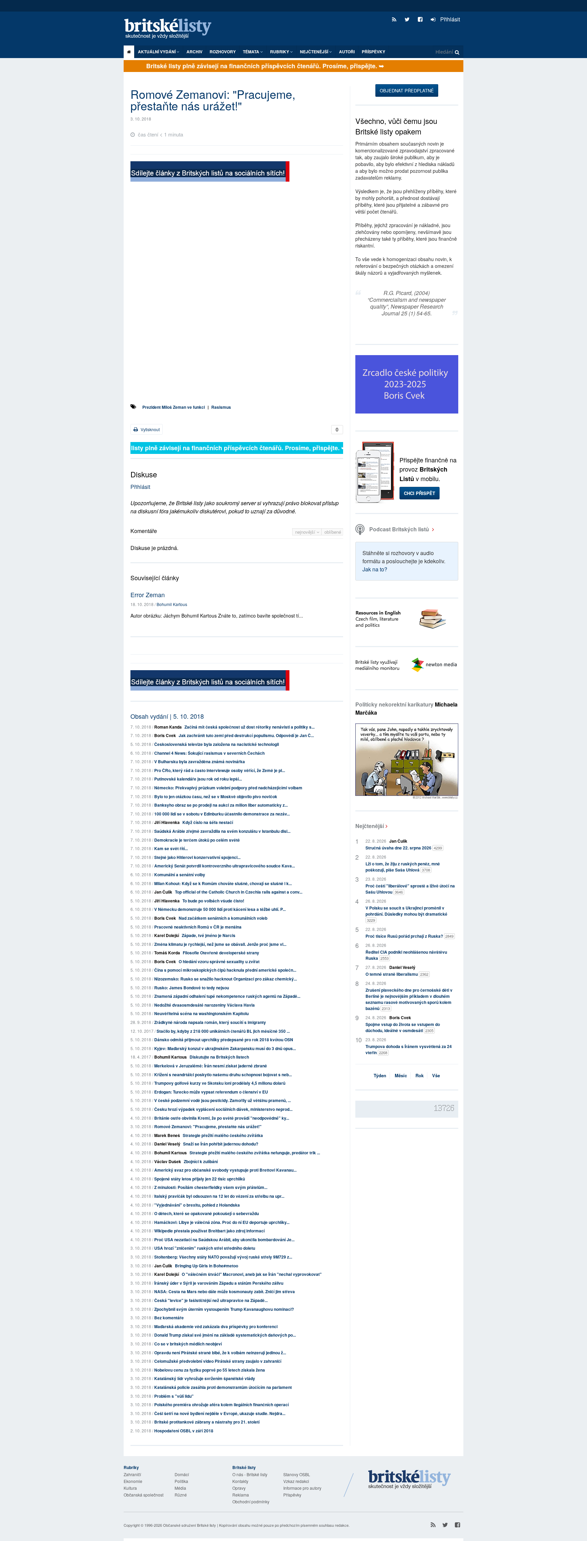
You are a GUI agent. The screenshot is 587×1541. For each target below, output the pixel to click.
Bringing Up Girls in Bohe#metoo (206, 1266)
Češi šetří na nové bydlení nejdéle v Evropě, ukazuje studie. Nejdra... (219, 1413)
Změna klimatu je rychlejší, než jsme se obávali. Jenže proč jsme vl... (220, 944)
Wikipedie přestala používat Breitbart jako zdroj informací (209, 1231)
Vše (436, 1075)
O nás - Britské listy (249, 1474)
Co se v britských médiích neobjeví (188, 1344)
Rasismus (221, 407)
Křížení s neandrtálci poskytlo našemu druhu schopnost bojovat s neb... (223, 1074)
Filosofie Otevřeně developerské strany (221, 953)
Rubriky (280, 52)
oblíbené (332, 532)
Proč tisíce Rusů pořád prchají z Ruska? (409, 936)
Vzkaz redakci (296, 1481)
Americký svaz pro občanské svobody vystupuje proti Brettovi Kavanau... (225, 1170)
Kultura (130, 1488)
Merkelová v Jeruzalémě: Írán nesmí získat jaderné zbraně (210, 1066)
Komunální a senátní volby (179, 875)
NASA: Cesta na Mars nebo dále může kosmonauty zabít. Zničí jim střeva (224, 1291)
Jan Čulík (163, 892)
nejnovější (306, 532)
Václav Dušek (167, 1161)
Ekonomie (133, 1481)
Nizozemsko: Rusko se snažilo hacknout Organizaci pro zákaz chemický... (225, 979)
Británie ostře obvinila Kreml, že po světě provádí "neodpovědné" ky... (221, 1118)
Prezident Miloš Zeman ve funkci (173, 407)
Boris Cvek (165, 735)
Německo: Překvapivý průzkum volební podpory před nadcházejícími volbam (228, 788)
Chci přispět (419, 493)
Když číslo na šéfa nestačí (207, 822)
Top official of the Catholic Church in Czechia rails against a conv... (238, 892)
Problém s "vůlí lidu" (174, 1396)
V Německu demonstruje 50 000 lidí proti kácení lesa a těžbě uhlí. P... (220, 909)
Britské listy (171, 29)
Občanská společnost (143, 1495)
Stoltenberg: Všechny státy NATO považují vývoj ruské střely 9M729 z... (223, 1257)
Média (180, 1488)
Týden (380, 1075)
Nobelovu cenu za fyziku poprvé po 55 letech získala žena (209, 1370)
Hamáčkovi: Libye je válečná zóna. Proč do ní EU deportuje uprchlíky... (221, 1222)
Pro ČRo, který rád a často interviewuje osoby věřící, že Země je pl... (219, 770)
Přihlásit (449, 19)
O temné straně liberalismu (397, 974)
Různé (181, 1495)
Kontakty (240, 1481)
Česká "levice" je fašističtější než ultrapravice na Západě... (211, 1300)
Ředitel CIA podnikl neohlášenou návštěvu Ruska (406, 955)
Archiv (194, 52)
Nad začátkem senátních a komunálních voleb (223, 918)
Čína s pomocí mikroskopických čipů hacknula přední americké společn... (225, 970)
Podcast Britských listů (399, 529)
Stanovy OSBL (296, 1474)
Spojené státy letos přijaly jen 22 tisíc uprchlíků (199, 1179)
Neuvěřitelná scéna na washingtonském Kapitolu (201, 1013)
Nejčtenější (369, 826)
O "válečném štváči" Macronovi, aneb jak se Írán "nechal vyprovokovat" (252, 1274)
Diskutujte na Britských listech (219, 1057)
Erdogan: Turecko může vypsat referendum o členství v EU (211, 1092)
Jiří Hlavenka (167, 822)
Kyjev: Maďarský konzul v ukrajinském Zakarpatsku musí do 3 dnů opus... (225, 1048)
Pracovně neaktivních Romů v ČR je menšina (198, 927)
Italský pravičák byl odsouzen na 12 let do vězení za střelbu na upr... (219, 1196)
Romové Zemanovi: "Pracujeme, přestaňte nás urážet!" (208, 1126)
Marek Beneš (167, 1135)
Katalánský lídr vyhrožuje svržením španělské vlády (204, 1378)
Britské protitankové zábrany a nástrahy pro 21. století (207, 1422)
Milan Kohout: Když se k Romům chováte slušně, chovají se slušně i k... (223, 883)
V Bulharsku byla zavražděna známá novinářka (199, 761)
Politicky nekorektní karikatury (406, 708)
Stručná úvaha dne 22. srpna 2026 (404, 848)
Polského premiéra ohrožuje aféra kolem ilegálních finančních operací (221, 1404)
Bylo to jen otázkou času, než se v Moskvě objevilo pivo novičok (215, 796)
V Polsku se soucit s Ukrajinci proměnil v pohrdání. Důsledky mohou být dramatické (406, 914)
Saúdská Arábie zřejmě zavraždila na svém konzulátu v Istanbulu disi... (222, 831)
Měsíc (401, 1075)
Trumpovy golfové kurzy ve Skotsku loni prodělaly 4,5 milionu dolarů (219, 1083)
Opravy (239, 1488)
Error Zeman (147, 594)
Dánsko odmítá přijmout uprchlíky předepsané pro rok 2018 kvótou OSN (223, 1039)
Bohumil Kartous (172, 604)
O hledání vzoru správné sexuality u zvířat (219, 961)
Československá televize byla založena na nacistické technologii (216, 744)
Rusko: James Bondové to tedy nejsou (191, 988)
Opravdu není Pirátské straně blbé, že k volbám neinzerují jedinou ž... (220, 1353)
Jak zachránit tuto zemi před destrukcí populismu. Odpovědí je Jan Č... (246, 735)
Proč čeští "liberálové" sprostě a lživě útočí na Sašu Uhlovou (410, 889)
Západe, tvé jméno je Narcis (208, 935)
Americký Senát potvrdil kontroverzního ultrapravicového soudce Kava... (224, 866)
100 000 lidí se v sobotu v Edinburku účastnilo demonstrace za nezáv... (222, 814)
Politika (181, 1481)
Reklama (240, 1495)
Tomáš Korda (167, 953)
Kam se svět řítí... (171, 848)
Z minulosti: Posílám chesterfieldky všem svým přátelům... (210, 1187)
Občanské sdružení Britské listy (189, 1525)
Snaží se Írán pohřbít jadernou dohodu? (220, 1144)
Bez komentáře (169, 1318)
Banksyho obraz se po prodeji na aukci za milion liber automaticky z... (221, 805)
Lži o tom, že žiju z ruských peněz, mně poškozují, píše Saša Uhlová (403, 867)
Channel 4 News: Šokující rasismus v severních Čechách (209, 753)
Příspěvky (373, 52)
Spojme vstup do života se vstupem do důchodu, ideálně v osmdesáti (403, 1027)
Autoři (347, 52)
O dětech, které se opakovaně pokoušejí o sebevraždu (206, 1213)
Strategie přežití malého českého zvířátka (223, 1135)
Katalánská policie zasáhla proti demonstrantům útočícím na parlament (223, 1387)
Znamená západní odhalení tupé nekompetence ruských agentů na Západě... (227, 996)
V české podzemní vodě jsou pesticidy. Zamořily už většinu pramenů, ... (222, 1100)
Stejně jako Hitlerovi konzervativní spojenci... (197, 857)
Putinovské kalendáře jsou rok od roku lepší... (198, 779)
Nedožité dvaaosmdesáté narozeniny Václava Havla (204, 1005)
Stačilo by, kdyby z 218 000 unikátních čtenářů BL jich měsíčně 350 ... (223, 1031)
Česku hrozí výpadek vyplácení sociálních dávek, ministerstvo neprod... (223, 1109)
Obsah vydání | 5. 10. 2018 (167, 716)
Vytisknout (150, 429)
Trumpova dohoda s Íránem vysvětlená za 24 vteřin (409, 1049)
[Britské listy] (209, 172)
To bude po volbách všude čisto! (213, 901)
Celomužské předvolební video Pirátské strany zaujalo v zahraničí (217, 1361)
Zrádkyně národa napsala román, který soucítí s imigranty (210, 1022)
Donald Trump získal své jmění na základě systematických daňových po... (225, 1335)
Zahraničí (132, 1474)
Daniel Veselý (167, 1144)
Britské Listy (409, 1480)
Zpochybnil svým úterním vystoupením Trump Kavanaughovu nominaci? (224, 1309)
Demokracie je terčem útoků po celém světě (197, 840)
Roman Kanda (168, 727)
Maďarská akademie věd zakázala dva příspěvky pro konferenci (216, 1326)
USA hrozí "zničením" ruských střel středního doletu (204, 1248)
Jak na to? (374, 569)
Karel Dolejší (166, 935)
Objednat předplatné (407, 90)
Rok (419, 1075)
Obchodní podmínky (250, 1501)
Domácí (182, 1474)
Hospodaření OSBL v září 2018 (183, 1431)
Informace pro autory (302, 1488)
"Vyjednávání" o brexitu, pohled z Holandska (197, 1205)
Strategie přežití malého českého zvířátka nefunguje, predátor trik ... (255, 1153)
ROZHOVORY (223, 52)
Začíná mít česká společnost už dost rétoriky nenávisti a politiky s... (249, 727)
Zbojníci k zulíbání (201, 1161)
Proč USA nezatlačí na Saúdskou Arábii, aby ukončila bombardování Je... (224, 1239)
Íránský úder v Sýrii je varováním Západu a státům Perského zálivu (218, 1283)
